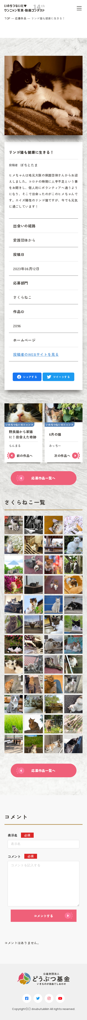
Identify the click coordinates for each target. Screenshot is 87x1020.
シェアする (30, 377)
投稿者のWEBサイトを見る (36, 354)
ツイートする (61, 377)
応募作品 (20, 18)
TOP (7, 18)
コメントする (43, 916)
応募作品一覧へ (43, 478)
